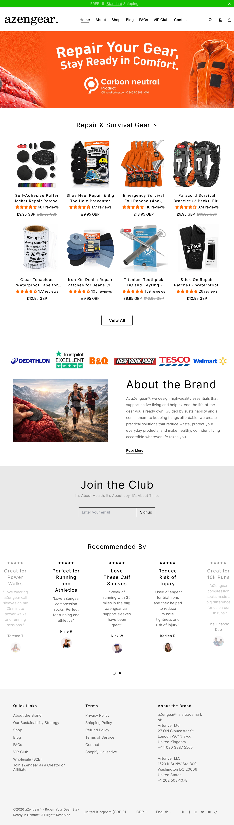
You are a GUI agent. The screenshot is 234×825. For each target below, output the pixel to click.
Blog (130, 20)
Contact (181, 20)
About (100, 20)
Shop (116, 20)
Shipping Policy (98, 723)
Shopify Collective (101, 752)
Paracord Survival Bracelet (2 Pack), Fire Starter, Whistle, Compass (196, 198)
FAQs (143, 20)
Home (85, 20)
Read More (134, 450)
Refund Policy (97, 730)
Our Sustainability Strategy (36, 723)
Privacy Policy (97, 715)
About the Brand (27, 715)
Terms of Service (99, 737)
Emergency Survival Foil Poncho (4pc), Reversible (143, 198)
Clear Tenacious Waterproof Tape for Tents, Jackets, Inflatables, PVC (37, 282)
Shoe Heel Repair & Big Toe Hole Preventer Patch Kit (90, 198)
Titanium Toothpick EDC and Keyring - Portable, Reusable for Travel (143, 282)
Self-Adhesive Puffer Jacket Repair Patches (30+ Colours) (37, 198)
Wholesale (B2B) (27, 759)
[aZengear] (31, 19)
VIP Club (161, 20)
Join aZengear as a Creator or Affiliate (39, 767)
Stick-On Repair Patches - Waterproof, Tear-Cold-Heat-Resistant (197, 282)
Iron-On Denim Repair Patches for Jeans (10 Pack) (90, 282)
